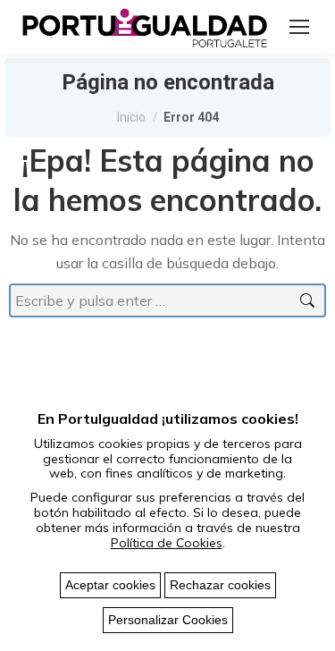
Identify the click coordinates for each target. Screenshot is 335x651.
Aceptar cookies (110, 585)
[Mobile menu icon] (299, 27)
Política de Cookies (166, 543)
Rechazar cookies (220, 585)
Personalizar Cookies (168, 620)
